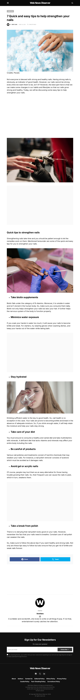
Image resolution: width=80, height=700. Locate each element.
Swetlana (40, 614)
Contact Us (28, 678)
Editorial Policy (39, 678)
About (14, 678)
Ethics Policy (50, 678)
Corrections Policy (53, 681)
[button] (8, 3)
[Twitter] (40, 674)
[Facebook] (35, 674)
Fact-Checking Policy (38, 681)
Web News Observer (40, 2)
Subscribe (64, 649)
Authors (20, 678)
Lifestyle (10, 11)
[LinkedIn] (44, 674)
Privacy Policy (61, 678)
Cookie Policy (24, 681)
